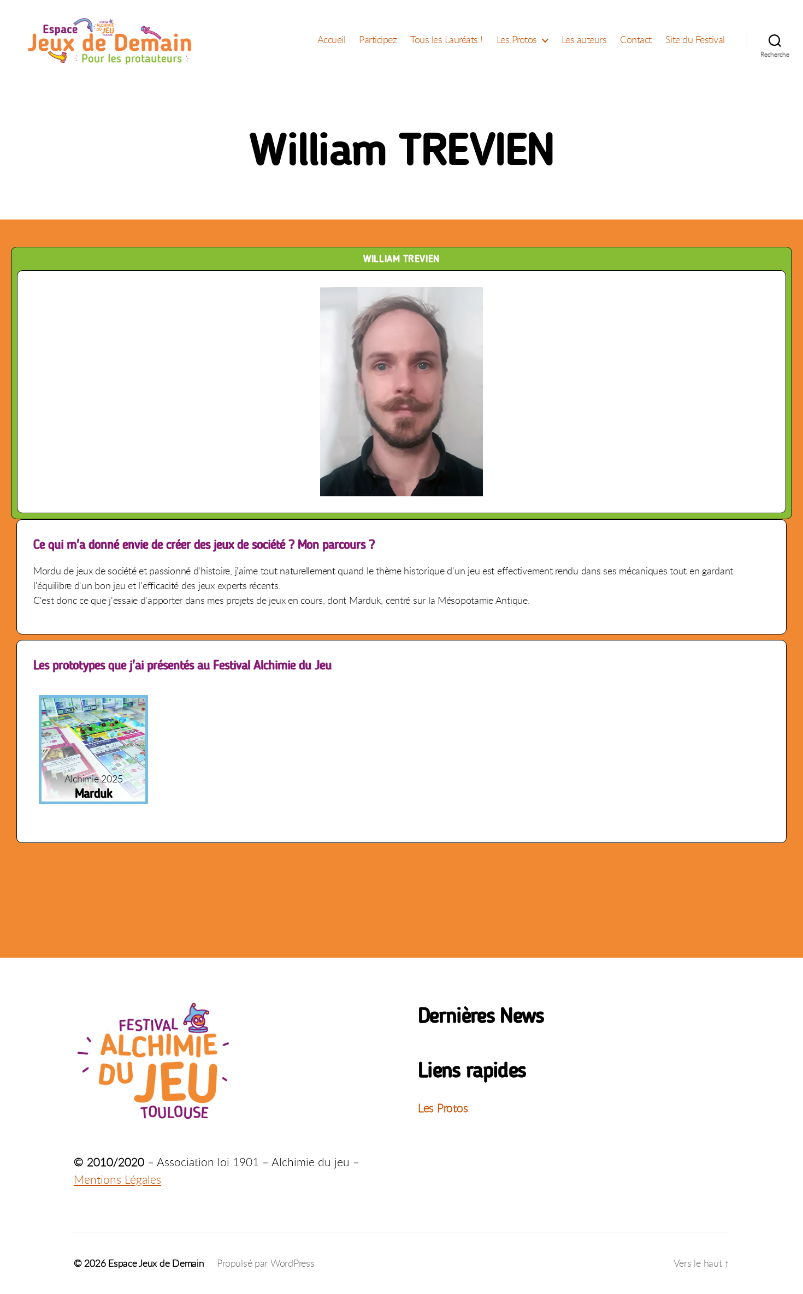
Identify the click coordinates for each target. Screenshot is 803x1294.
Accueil (331, 40)
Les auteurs (584, 40)
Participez (378, 40)
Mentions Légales (117, 1179)
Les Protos (517, 40)
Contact (636, 40)
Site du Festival (695, 40)
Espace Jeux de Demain (156, 1262)
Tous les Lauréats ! (446, 40)
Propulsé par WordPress (265, 1262)
